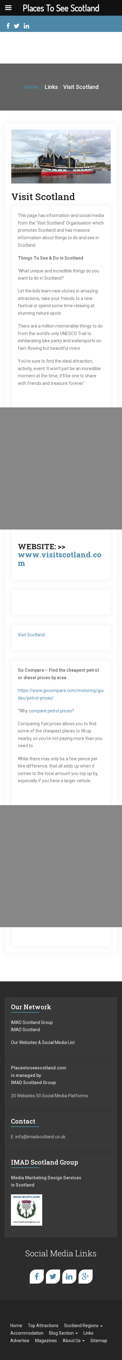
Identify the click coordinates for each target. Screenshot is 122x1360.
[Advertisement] (61, 468)
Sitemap (98, 1340)
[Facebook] (8, 27)
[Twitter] (17, 27)
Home (30, 87)
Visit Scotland (31, 634)
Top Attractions (43, 1325)
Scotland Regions (81, 1325)
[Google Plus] (85, 1276)
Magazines (46, 1340)
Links (89, 1333)
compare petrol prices (50, 710)
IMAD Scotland (25, 1029)
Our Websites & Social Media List (43, 1042)
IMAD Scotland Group (32, 1022)
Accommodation (26, 1333)
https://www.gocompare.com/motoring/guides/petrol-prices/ (61, 694)
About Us (72, 1340)
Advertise (19, 1340)
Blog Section (62, 1333)
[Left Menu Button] (8, 8)
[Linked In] (26, 27)
